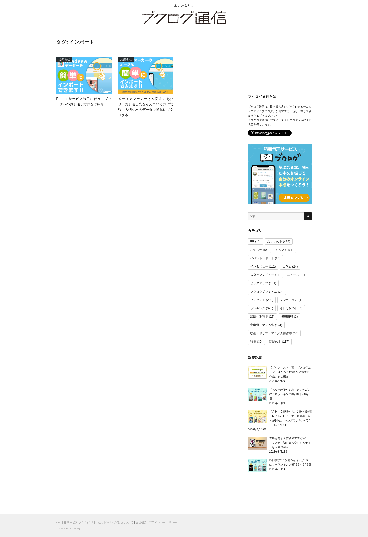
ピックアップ (259, 283)
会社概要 (141, 522)
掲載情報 (287, 316)
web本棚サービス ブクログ (73, 522)
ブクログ (267, 111)
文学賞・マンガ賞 (262, 325)
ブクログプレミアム (263, 291)
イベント (281, 249)
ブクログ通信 (184, 17)
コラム (286, 266)
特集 (253, 341)
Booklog (76, 528)
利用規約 (97, 522)
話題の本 (275, 341)
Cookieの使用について (119, 522)
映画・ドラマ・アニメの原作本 (271, 333)
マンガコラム (289, 300)
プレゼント (257, 300)
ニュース (293, 274)
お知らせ (256, 249)
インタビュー (259, 266)
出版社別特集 (259, 316)
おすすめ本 (274, 241)
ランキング (257, 308)
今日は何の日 (289, 308)
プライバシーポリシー (163, 522)
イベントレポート (262, 258)
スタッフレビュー (262, 274)
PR (252, 241)
